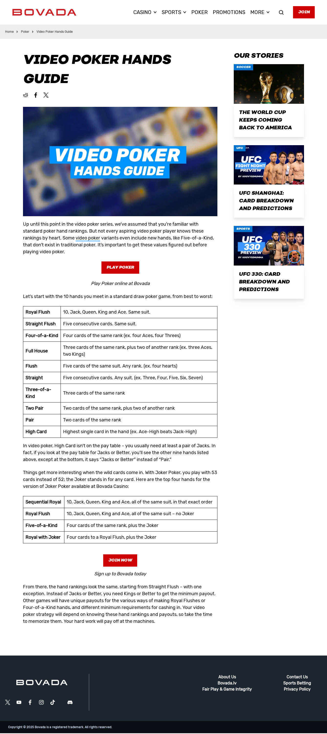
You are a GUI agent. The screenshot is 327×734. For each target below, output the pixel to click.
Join (304, 12)
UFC (239, 148)
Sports (243, 229)
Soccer (243, 67)
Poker (25, 31)
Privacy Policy (297, 689)
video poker (88, 238)
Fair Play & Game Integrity (227, 689)
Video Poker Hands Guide (55, 31)
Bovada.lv (227, 683)
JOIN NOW (120, 560)
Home (9, 31)
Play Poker (120, 268)
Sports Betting (297, 683)
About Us (227, 676)
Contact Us (297, 676)
